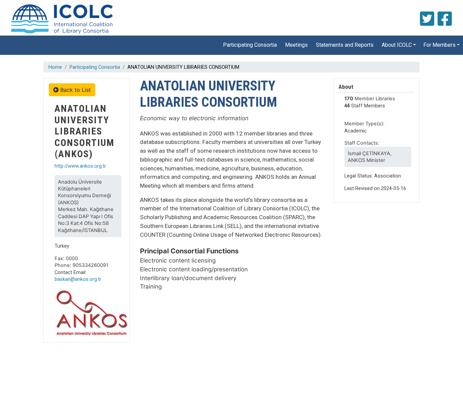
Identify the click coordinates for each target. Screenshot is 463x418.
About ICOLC (397, 45)
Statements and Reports (345, 45)
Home (55, 67)
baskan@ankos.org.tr (78, 279)
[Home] (61, 19)
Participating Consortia (250, 45)
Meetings (296, 45)
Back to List (75, 89)
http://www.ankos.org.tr (80, 166)
